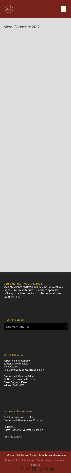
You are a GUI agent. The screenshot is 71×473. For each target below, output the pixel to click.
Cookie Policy (44, 460)
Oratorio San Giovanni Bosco (31, 221)
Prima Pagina (47, 96)
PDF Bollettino (34, 96)
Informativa (28, 460)
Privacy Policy (12, 460)
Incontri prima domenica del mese (31, 39)
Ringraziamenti (20, 171)
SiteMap (35, 464)
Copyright (59, 460)
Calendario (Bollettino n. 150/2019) (28, 131)
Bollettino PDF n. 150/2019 (29, 91)
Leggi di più (15, 75)
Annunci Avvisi (25, 46)
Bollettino (22, 96)
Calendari (32, 138)
